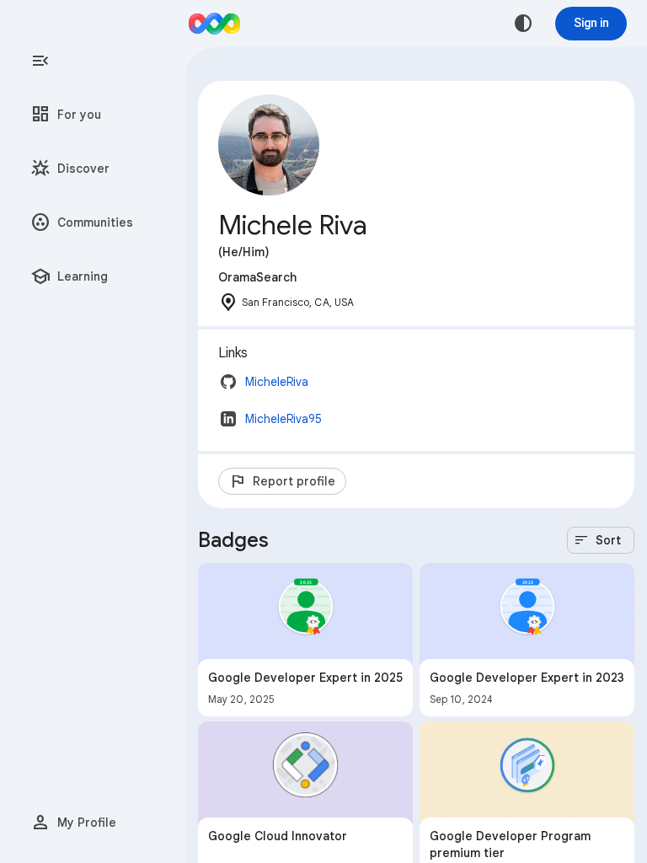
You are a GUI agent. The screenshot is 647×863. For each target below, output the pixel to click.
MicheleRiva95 (283, 418)
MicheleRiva (276, 381)
